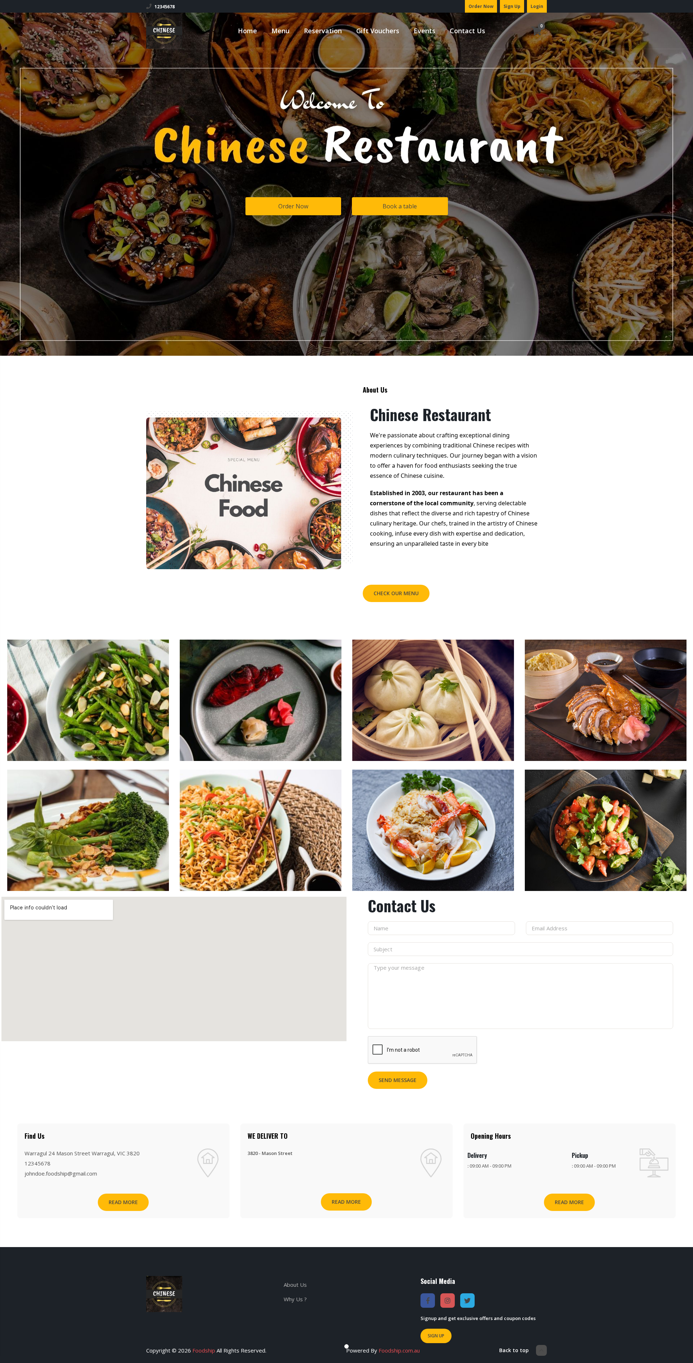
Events (424, 30)
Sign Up (512, 6)
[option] (88, 764)
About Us (295, 1284)
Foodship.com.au (399, 1350)
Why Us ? (295, 1299)
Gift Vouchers (377, 30)
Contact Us (467, 30)
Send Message (398, 1080)
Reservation (323, 30)
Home (247, 30)
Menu (280, 30)
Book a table (400, 206)
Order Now (480, 6)
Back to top (514, 1350)
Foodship (203, 1350)
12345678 (164, 7)
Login (537, 6)
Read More (123, 1202)
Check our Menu (396, 593)
